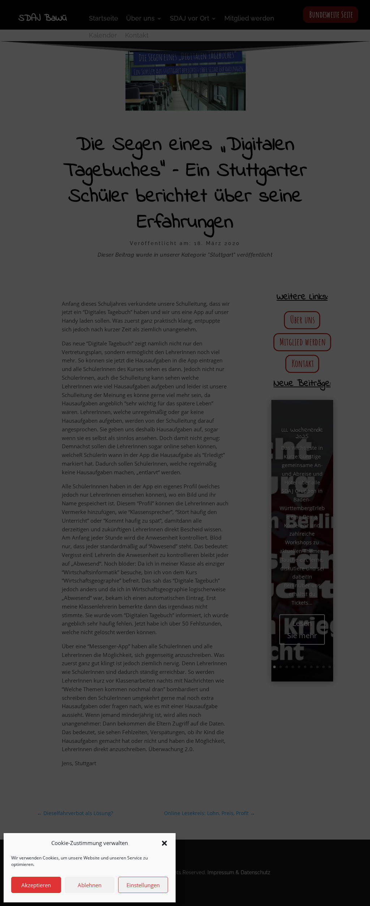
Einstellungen (143, 885)
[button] (164, 843)
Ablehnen (90, 885)
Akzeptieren (36, 885)
